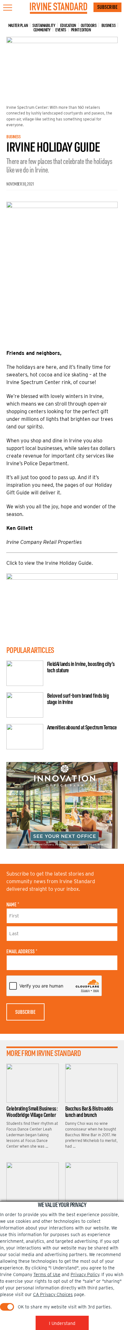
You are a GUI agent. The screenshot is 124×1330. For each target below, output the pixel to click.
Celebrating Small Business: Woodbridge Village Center (32, 1111)
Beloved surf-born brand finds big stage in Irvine (78, 698)
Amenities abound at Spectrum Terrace (82, 727)
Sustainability (43, 25)
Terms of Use (46, 1274)
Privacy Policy (85, 1274)
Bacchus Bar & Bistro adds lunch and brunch (89, 1111)
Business (108, 25)
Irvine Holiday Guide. (69, 563)
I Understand (62, 1323)
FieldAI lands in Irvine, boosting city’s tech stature (81, 667)
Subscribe (107, 7)
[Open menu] (8, 8)
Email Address (21, 951)
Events (60, 29)
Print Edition (81, 29)
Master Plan (18, 25)
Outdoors (89, 25)
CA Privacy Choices (53, 1294)
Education (68, 25)
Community (42, 29)
